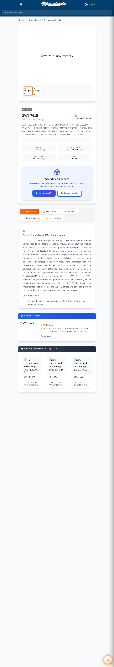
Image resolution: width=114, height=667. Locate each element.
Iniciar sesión (45, 193)
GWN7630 (46, 325)
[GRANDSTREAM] (84, 117)
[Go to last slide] (25, 372)
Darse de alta (71, 193)
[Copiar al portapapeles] (40, 115)
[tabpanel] (57, 266)
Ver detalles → (47, 336)
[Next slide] (89, 372)
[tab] (29, 211)
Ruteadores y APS (37, 20)
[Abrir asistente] (108, 660)
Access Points (54, 20)
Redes (24, 20)
